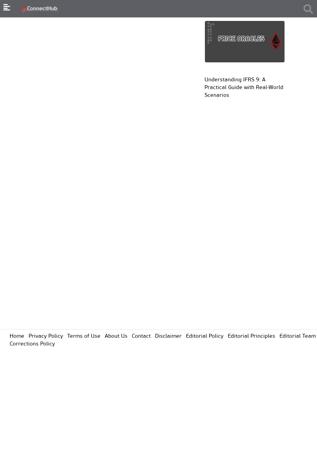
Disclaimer (168, 336)
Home (17, 336)
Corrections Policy (32, 344)
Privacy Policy (46, 336)
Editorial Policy (204, 336)
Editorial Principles (251, 336)
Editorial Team (298, 336)
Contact (141, 336)
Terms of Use (84, 336)
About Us (116, 336)
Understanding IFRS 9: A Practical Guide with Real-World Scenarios (244, 87)
